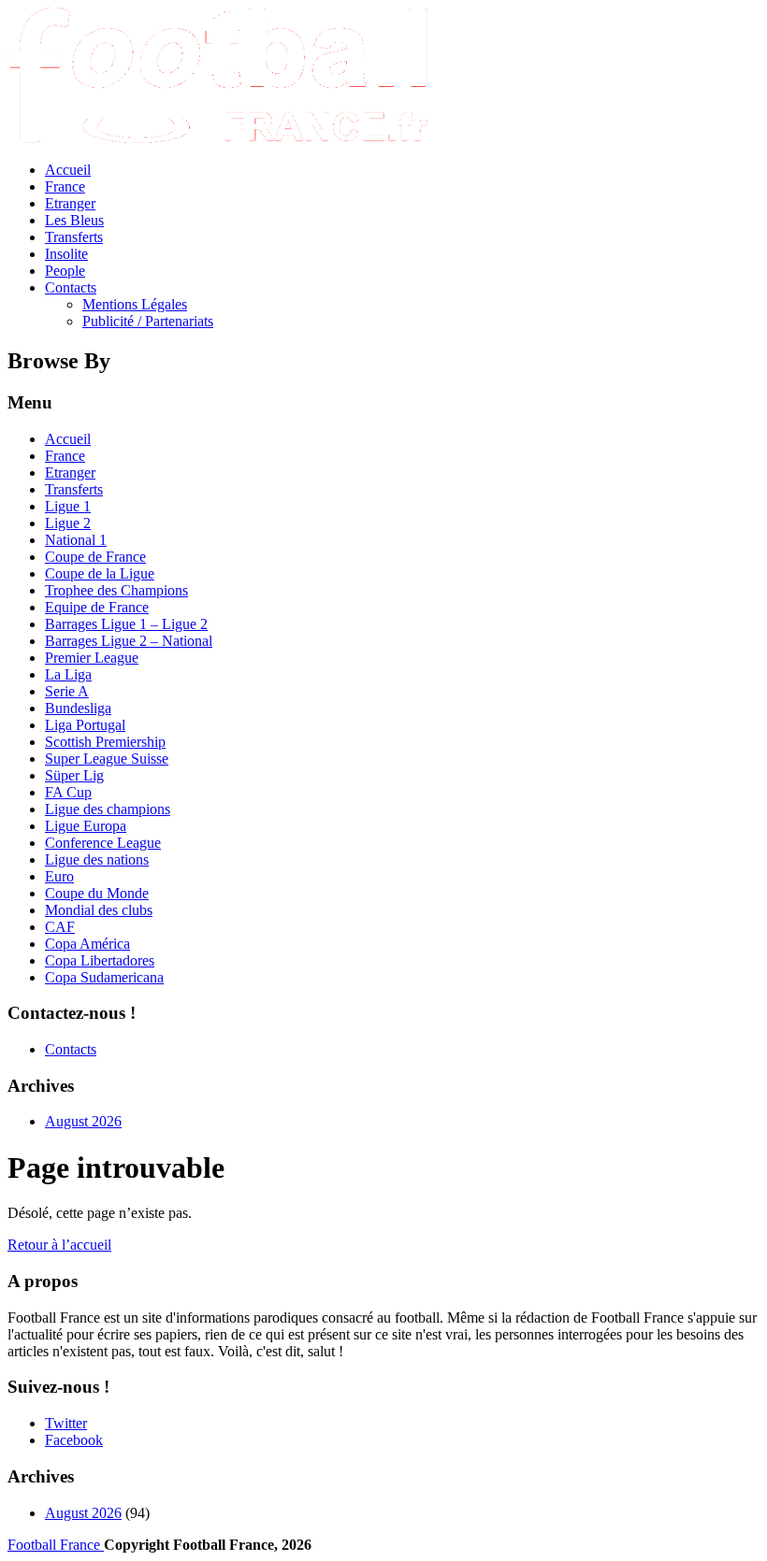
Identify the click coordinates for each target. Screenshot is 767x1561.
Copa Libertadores (99, 960)
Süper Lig (74, 775)
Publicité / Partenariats (147, 321)
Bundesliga (78, 708)
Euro (59, 876)
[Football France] (217, 138)
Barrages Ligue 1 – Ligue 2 (126, 624)
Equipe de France (97, 607)
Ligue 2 (68, 523)
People (65, 271)
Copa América (87, 944)
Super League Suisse (106, 758)
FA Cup (68, 792)
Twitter (66, 1423)
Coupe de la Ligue (99, 573)
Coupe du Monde (97, 893)
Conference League (103, 843)
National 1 (76, 540)
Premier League (91, 658)
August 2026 (83, 1121)
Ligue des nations (97, 859)
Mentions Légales (134, 304)
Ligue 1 (68, 506)
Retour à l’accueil (59, 1245)
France (65, 186)
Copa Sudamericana (104, 977)
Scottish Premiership (105, 742)
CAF (60, 927)
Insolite (66, 254)
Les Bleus (74, 220)
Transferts (74, 237)
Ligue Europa (85, 826)
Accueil (68, 170)
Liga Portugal (85, 725)
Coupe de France (95, 557)
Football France (55, 1545)
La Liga (68, 674)
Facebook (74, 1440)
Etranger (70, 203)
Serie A (67, 691)
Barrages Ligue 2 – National (128, 641)
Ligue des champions (107, 809)
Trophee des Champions (116, 590)
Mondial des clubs (98, 910)
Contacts (70, 287)
